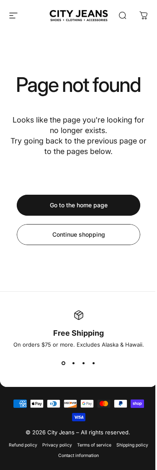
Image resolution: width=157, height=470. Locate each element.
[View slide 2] (74, 363)
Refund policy (23, 445)
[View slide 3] (84, 363)
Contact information (78, 455)
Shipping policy (132, 445)
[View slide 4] (94, 363)
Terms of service (94, 445)
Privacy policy (57, 445)
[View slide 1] (64, 363)
